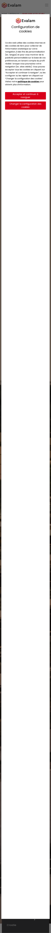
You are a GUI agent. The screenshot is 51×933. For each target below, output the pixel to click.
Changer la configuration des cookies (25, 105)
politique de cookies (28, 81)
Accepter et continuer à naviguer (25, 96)
